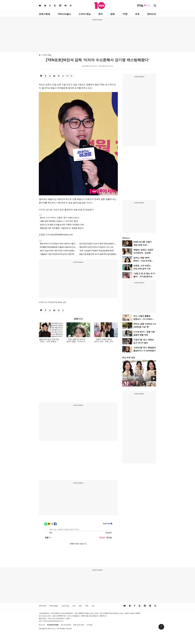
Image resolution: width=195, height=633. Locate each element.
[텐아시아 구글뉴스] (71, 5)
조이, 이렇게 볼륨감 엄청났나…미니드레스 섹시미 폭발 (143, 319)
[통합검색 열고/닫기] (155, 5)
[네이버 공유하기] (54, 76)
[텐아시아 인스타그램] (60, 5)
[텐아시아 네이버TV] (45, 5)
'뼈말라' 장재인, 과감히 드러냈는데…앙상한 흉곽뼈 (143, 253)
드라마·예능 (85, 14)
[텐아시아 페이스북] (134, 605)
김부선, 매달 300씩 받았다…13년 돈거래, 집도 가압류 (142, 261)
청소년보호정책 (66, 625)
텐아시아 (50, 628)
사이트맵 (89, 625)
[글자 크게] (67, 76)
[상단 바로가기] (161, 627)
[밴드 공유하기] (58, 76)
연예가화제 (44, 14)
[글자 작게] (72, 76)
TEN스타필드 (64, 14)
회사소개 (42, 625)
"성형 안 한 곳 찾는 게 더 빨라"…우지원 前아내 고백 (144, 276)
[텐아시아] (99, 5)
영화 (112, 14)
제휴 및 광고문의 (78, 625)
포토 (137, 14)
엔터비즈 (151, 14)
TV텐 (125, 14)
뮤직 (100, 14)
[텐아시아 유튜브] (40, 5)
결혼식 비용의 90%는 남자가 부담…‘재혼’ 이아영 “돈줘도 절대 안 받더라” (104, 341)
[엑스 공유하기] (50, 76)
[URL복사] (63, 76)
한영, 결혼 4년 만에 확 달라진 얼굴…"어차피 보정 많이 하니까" (77, 341)
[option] (139, 370)
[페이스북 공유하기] (45, 76)
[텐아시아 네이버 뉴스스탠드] (65, 5)
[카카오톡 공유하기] (41, 76)
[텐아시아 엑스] (55, 5)
